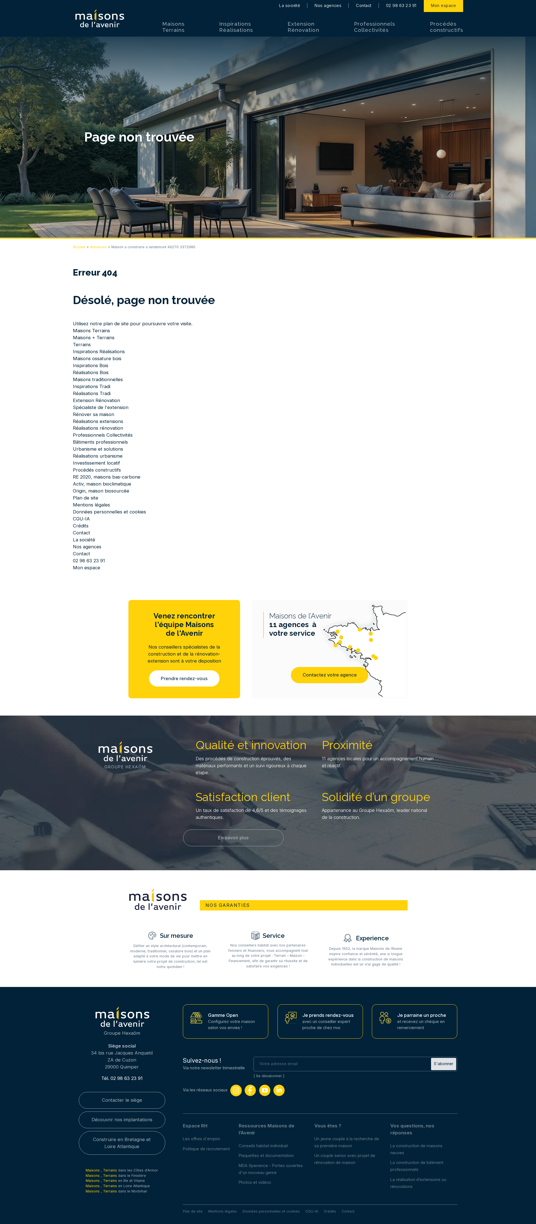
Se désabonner (269, 1076)
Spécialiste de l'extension (100, 407)
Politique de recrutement (206, 1148)
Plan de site (85, 498)
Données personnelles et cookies (109, 512)
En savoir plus (233, 837)
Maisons (93, 1170)
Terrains (82, 344)
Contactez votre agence (330, 675)
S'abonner (443, 1063)
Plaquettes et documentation (266, 1155)
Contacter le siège (122, 1100)
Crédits (80, 526)
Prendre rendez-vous (184, 678)
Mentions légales (91, 505)
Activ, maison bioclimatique (102, 484)
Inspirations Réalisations (236, 27)
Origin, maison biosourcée (101, 491)
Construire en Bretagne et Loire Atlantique (122, 1143)
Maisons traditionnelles (98, 379)
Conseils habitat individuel (263, 1145)
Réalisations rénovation (98, 428)
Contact (364, 5)
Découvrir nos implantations (122, 1119)
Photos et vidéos (255, 1182)
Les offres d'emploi (201, 1138)
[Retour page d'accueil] (99, 18)
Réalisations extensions (98, 421)
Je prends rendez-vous (328, 1015)
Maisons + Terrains (93, 337)
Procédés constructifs (446, 27)
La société (289, 5)
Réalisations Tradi (92, 393)
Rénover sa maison (93, 414)
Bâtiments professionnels (100, 442)
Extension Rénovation (303, 27)
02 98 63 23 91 (401, 5)
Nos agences (328, 5)
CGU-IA (81, 519)
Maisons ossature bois (97, 358)
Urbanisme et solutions (98, 449)
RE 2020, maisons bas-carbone (106, 477)
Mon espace (443, 5)
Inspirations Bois (90, 365)
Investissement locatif (96, 463)
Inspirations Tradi (91, 386)
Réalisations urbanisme (98, 456)
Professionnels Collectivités (374, 27)
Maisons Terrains (173, 27)
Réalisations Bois (91, 372)
